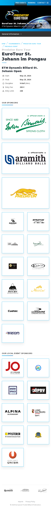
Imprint (20, 502)
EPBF (4, 44)
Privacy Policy (30, 502)
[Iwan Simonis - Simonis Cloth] (42, 490)
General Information (11, 34)
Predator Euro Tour (32, 44)
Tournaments (14, 44)
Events (20, 2)
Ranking (31, 2)
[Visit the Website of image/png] (38, 221)
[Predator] (25, 490)
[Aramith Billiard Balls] (8, 490)
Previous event (11, 46)
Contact (41, 2)
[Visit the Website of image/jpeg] (25, 123)
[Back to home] (17, 14)
